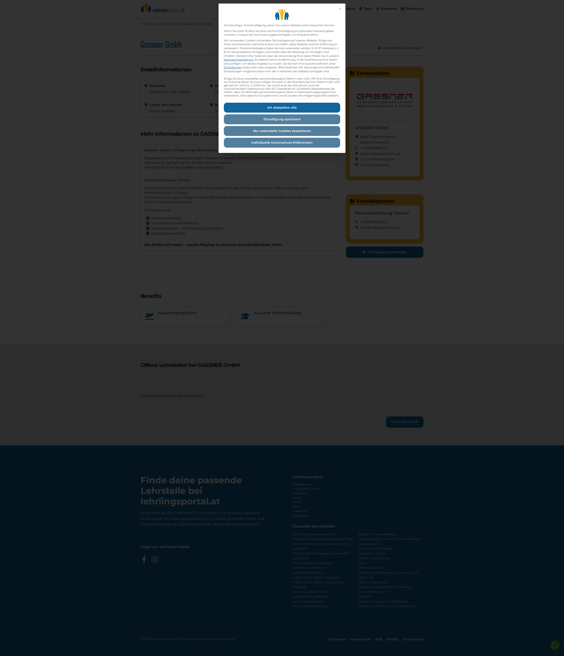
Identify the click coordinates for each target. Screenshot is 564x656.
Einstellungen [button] (233, 67)
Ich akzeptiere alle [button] (282, 108)
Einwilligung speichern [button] (282, 119)
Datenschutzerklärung (239, 59)
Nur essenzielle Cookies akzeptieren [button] (282, 131)
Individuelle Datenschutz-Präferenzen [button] (282, 143)
